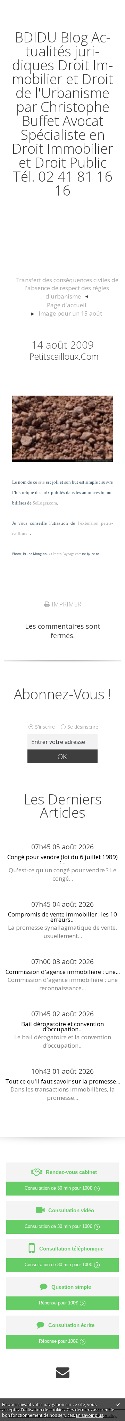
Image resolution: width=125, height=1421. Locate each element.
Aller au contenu (30, 7)
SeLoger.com (45, 503)
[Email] (62, 1372)
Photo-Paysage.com (67, 553)
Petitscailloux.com (64, 356)
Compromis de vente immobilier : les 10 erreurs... (62, 916)
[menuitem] (66, 288)
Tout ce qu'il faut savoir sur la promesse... (62, 1081)
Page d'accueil (66, 305)
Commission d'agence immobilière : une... (63, 972)
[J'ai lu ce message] (118, 1404)
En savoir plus (89, 1415)
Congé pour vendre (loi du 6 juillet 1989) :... (62, 859)
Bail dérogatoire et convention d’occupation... (62, 1026)
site (41, 482)
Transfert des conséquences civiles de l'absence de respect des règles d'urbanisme (66, 288)
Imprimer (65, 604)
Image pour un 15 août (70, 313)
